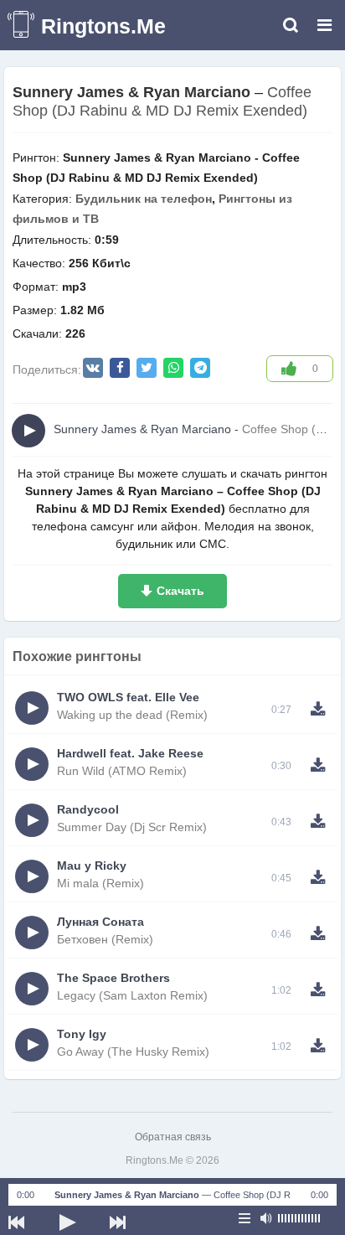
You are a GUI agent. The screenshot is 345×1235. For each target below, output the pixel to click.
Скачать (180, 590)
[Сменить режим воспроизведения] (244, 1218)
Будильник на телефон (143, 198)
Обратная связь (173, 1137)
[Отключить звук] (265, 1218)
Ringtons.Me (103, 26)
